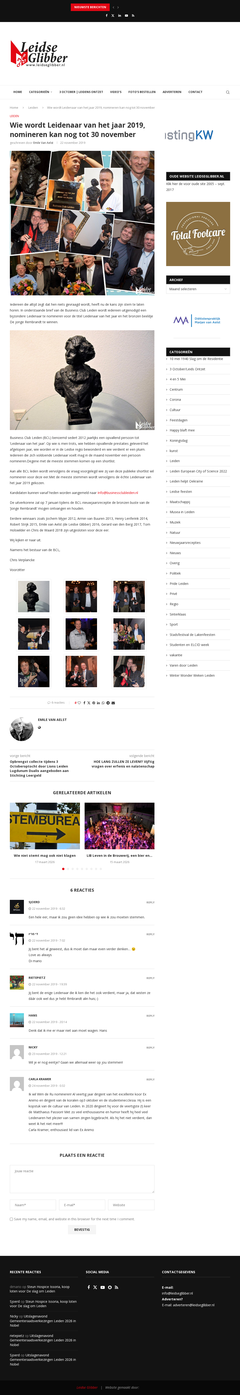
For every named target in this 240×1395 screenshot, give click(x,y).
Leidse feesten (181, 491)
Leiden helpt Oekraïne (186, 481)
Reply (150, 902)
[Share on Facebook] (84, 703)
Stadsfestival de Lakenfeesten (192, 634)
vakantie (176, 655)
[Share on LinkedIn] (98, 703)
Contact (195, 92)
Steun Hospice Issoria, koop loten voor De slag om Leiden (40, 1289)
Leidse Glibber (87, 1387)
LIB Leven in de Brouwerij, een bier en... (119, 855)
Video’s (115, 92)
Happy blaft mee (182, 430)
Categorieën (39, 92)
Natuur (175, 532)
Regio (174, 604)
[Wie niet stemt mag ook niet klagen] (45, 826)
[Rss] (133, 15)
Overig (175, 563)
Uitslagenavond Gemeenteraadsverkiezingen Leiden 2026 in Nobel (43, 1321)
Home (17, 92)
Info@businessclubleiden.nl (118, 492)
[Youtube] (126, 15)
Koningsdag (179, 440)
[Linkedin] (119, 15)
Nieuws (175, 553)
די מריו (33, 934)
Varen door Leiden (184, 665)
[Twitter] (112, 15)
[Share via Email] (113, 703)
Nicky (33, 1047)
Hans (33, 1015)
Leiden (33, 107)
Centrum (176, 389)
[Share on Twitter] (88, 703)
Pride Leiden (179, 583)
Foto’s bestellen (142, 92)
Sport (174, 624)
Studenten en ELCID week (189, 644)
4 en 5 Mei (178, 379)
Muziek (175, 522)
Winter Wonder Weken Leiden (192, 675)
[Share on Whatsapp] (103, 703)
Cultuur (175, 410)
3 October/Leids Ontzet (187, 369)
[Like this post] (79, 703)
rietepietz (37, 978)
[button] (113, 7)
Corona (175, 399)
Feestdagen (179, 420)
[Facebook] (106, 15)
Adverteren (172, 92)
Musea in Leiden (182, 512)
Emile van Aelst (43, 143)
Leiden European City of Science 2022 (198, 471)
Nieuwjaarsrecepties (185, 542)
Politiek (175, 573)
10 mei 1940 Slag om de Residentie (196, 358)
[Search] (227, 92)
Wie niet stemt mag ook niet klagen (45, 855)
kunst (174, 451)
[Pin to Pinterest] (93, 703)
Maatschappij (180, 502)
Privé (173, 593)
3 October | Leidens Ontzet (81, 92)
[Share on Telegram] (108, 703)
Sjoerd (15, 1301)
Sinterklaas (178, 614)
